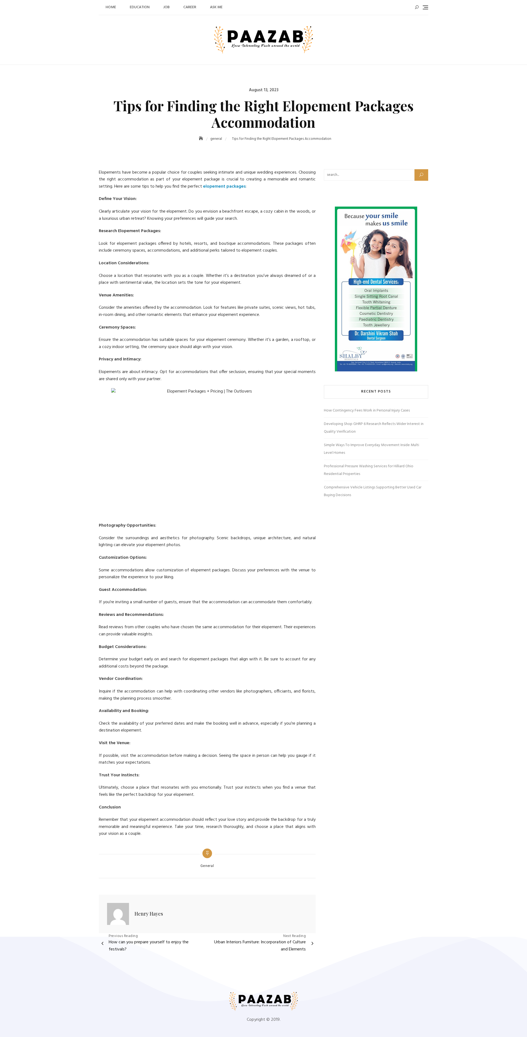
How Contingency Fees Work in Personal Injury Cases (367, 410)
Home (111, 7)
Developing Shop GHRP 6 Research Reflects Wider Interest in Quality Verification (374, 428)
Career (189, 7)
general (207, 866)
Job (166, 7)
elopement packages (224, 186)
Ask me (216, 7)
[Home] (201, 139)
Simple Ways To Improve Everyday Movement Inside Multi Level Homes (371, 449)
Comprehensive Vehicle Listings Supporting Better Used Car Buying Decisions (372, 491)
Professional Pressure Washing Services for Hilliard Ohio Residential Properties (368, 470)
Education (140, 7)
